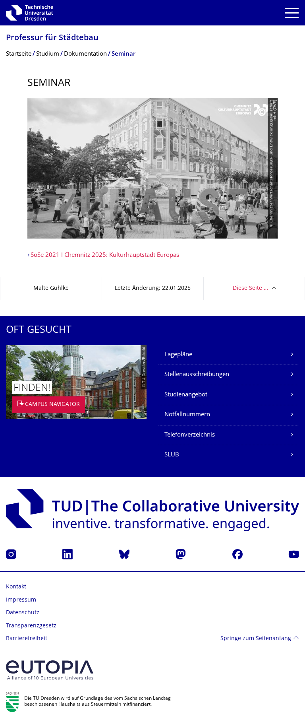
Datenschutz (22, 612)
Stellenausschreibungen (196, 375)
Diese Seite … (250, 288)
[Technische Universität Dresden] (29, 12)
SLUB (171, 455)
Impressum (21, 600)
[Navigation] (291, 13)
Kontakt (16, 587)
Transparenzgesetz (31, 626)
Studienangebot (185, 395)
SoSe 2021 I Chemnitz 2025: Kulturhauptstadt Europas (105, 255)
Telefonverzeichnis (189, 435)
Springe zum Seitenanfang (255, 638)
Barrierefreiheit (26, 638)
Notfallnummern (187, 415)
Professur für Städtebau (52, 38)
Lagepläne (178, 355)
